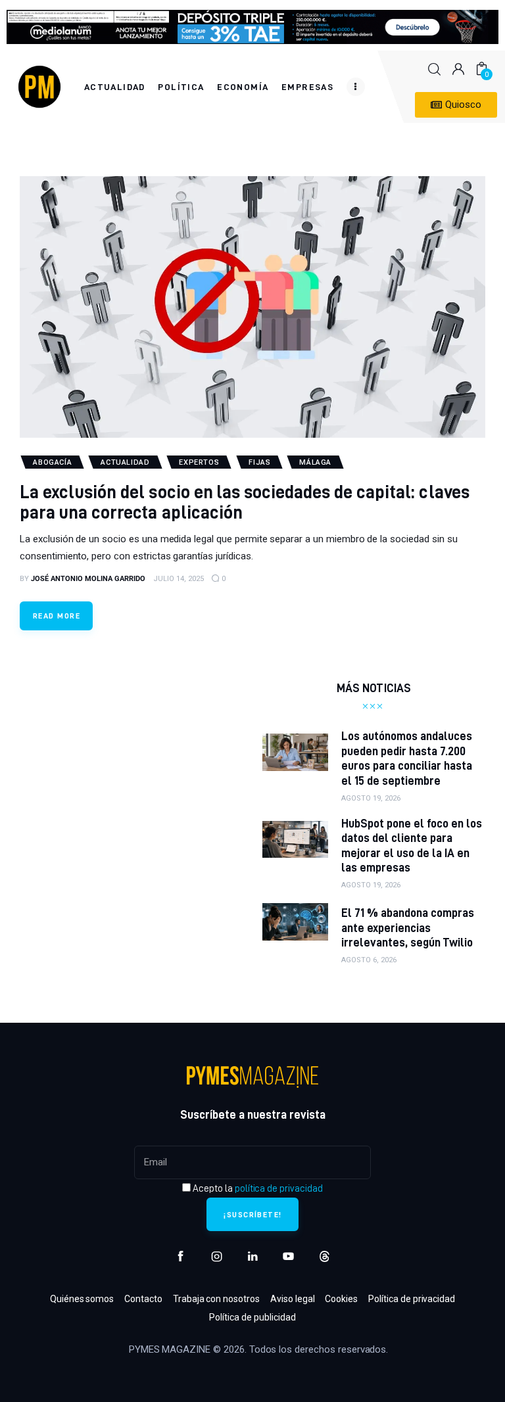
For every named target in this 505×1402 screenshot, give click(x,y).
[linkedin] (252, 1256)
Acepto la (257, 1188)
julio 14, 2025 (178, 578)
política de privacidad (279, 1188)
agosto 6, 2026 (369, 960)
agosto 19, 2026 (370, 798)
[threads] (324, 1256)
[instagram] (216, 1256)
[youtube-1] (288, 1256)
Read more (56, 615)
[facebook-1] (180, 1256)
